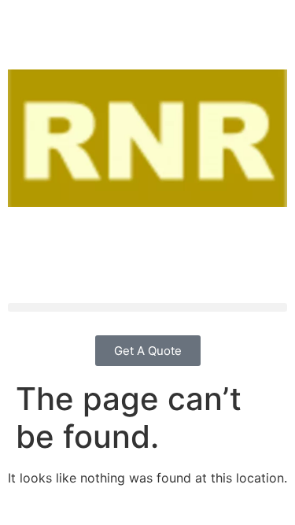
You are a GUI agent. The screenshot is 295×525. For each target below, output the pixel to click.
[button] (147, 307)
